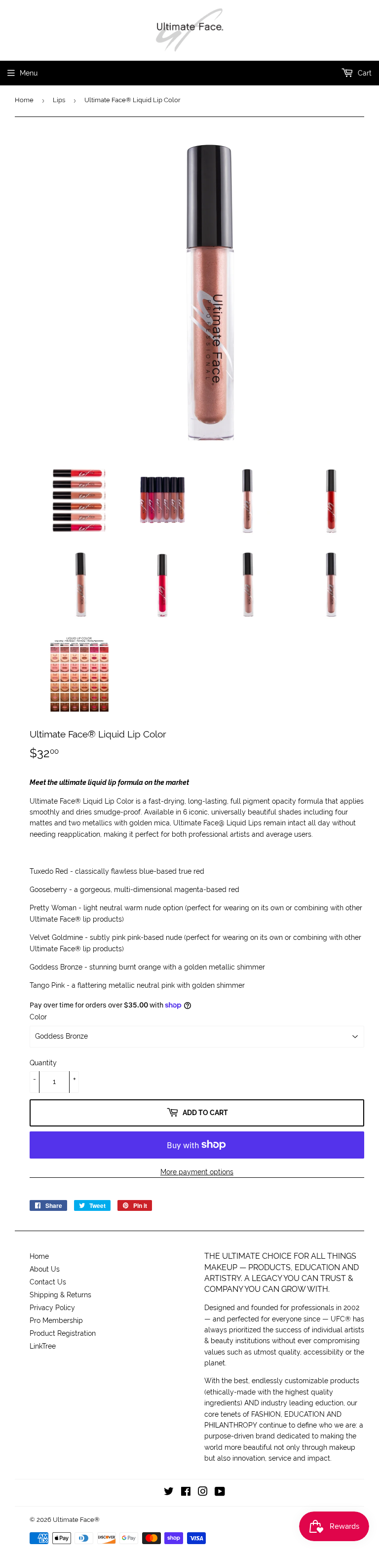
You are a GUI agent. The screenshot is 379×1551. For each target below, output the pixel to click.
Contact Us (48, 1282)
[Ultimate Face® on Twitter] (169, 1493)
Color (38, 1017)
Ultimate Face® (76, 1519)
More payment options (196, 1172)
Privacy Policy (52, 1308)
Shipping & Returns (60, 1295)
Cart (364, 73)
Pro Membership (56, 1320)
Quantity (43, 1063)
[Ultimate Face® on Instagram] (203, 1493)
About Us (45, 1269)
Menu (29, 73)
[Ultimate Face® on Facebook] (186, 1493)
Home (24, 100)
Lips (59, 100)
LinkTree (43, 1346)
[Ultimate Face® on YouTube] (220, 1493)
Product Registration (63, 1333)
